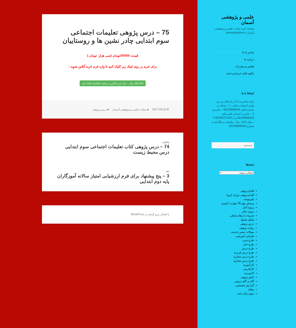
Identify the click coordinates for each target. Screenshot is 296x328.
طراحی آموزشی (245, 236)
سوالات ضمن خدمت (242, 231)
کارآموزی (248, 264)
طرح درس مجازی (243, 256)
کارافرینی (248, 268)
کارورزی (249, 273)
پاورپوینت (248, 199)
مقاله (251, 289)
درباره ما (249, 59)
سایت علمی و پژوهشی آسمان (129, 109)
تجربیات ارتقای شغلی (242, 215)
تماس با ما (248, 52)
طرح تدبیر (248, 240)
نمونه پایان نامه (245, 293)
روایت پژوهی (246, 227)
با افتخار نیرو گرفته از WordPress (150, 214)
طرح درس (248, 248)
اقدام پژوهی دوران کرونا (240, 195)
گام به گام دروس (244, 281)
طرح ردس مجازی (243, 260)
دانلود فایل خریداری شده (240, 73)
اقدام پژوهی (247, 190)
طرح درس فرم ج (244, 252)
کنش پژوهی (247, 277)
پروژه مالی (248, 211)
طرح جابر (248, 244)
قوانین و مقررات (244, 66)
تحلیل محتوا (247, 219)
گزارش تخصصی (245, 285)
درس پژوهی (247, 223)
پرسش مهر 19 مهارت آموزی (237, 203)
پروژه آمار (248, 207)
